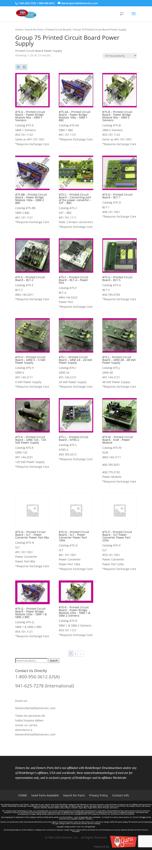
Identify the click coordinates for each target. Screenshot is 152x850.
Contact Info (120, 795)
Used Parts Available (45, 795)
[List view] (24, 67)
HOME (22, 795)
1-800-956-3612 (46, 3)
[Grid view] (18, 67)
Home (19, 29)
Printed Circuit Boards (58, 29)
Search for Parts (34, 29)
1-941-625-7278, (27, 3)
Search (54, 660)
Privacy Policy (98, 795)
